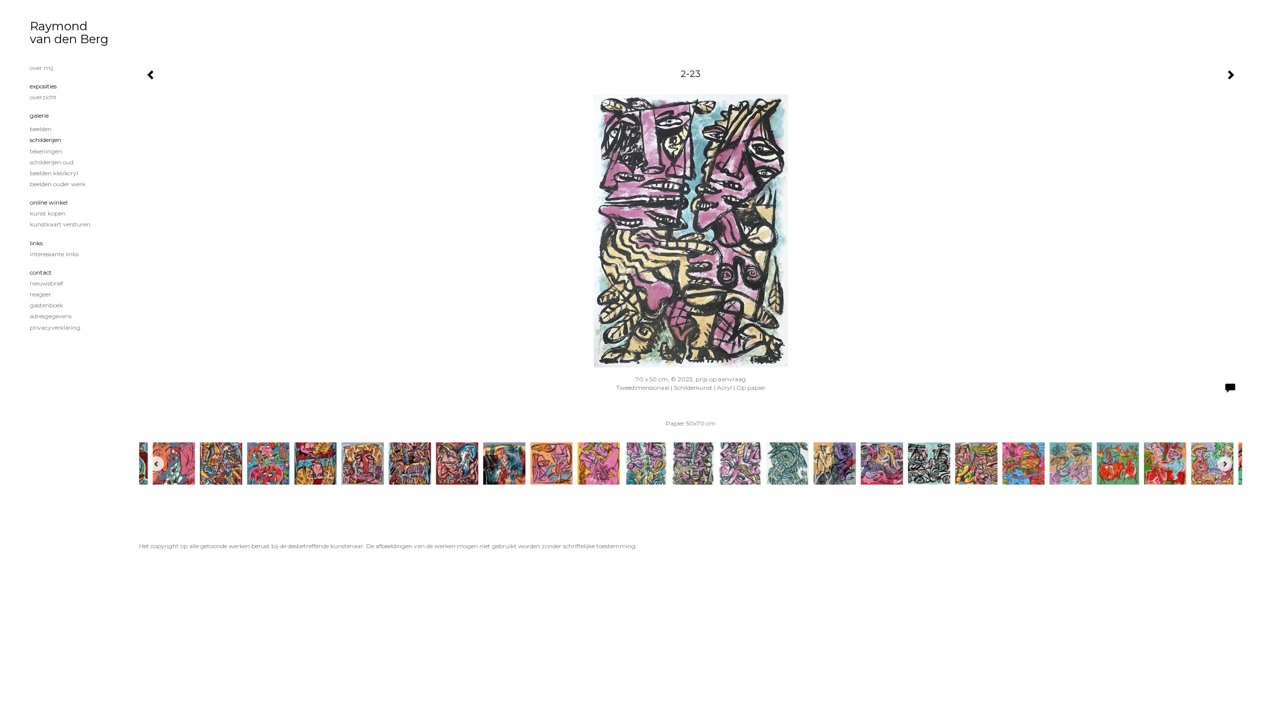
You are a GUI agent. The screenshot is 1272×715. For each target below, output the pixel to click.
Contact (41, 272)
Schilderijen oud (52, 162)
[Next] (1224, 463)
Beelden (41, 129)
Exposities (43, 86)
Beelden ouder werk (57, 184)
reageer (40, 294)
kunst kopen (48, 213)
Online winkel (49, 202)
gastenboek (46, 305)
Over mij (41, 68)
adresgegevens (51, 316)
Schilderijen (45, 139)
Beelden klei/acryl (54, 173)
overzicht (43, 97)
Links (36, 243)
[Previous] (156, 463)
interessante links (54, 254)
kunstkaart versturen (60, 224)
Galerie (39, 115)
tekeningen (46, 151)
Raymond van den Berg (69, 32)
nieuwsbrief (46, 283)
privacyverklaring (55, 327)
